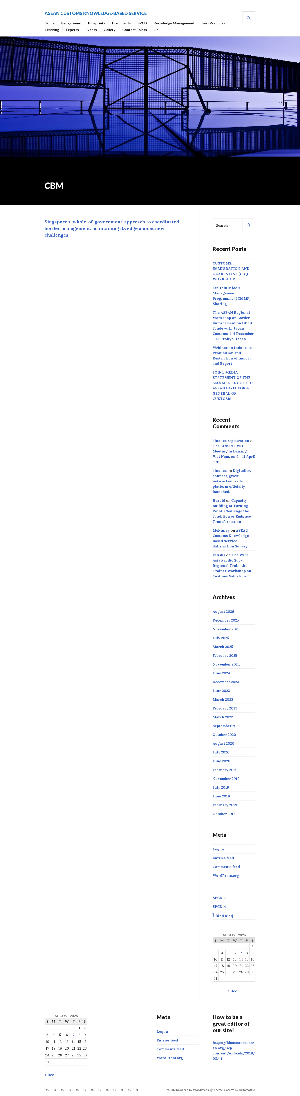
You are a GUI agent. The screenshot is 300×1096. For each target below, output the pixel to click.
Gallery (110, 29)
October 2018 (224, 814)
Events (91, 29)
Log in (218, 849)
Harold (219, 500)
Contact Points (134, 29)
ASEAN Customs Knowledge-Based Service (96, 13)
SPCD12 (219, 897)
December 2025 (226, 620)
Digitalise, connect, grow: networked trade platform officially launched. (232, 481)
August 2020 (223, 743)
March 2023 (223, 699)
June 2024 (221, 673)
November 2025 (226, 629)
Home (49, 23)
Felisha (219, 555)
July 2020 (221, 752)
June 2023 (221, 690)
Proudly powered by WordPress (187, 1090)
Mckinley (221, 530)
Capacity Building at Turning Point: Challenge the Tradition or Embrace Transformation (232, 511)
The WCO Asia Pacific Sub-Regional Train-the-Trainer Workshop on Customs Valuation (232, 565)
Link (157, 29)
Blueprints (96, 23)
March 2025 (223, 646)
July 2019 (221, 787)
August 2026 (223, 611)
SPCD (142, 23)
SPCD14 (219, 906)
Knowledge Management (174, 23)
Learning (52, 29)
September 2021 (226, 726)
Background (71, 23)
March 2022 (223, 717)
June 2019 (221, 796)
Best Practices (213, 23)
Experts (72, 29)
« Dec (232, 991)
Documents (121, 23)
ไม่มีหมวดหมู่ (223, 915)
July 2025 (221, 638)
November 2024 (226, 664)
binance (220, 470)
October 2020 (224, 734)
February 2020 (225, 770)
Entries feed (223, 858)
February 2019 (225, 805)
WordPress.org (226, 875)
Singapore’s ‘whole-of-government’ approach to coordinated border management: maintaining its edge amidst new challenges (112, 228)
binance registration (231, 440)
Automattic (247, 1090)
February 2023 (225, 708)
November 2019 (226, 778)
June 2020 (221, 761)
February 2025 (225, 655)
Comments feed (226, 866)
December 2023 (226, 682)
